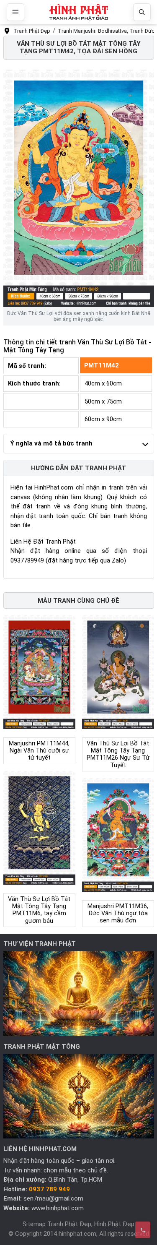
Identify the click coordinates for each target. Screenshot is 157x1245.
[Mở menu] (15, 12)
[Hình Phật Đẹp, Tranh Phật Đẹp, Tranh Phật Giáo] (78, 12)
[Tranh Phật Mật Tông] (78, 1095)
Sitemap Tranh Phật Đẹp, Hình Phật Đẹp (78, 1224)
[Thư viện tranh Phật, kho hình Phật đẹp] (78, 993)
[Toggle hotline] (142, 1230)
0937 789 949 (49, 1189)
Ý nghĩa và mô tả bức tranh (51, 443)
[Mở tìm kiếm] (142, 12)
